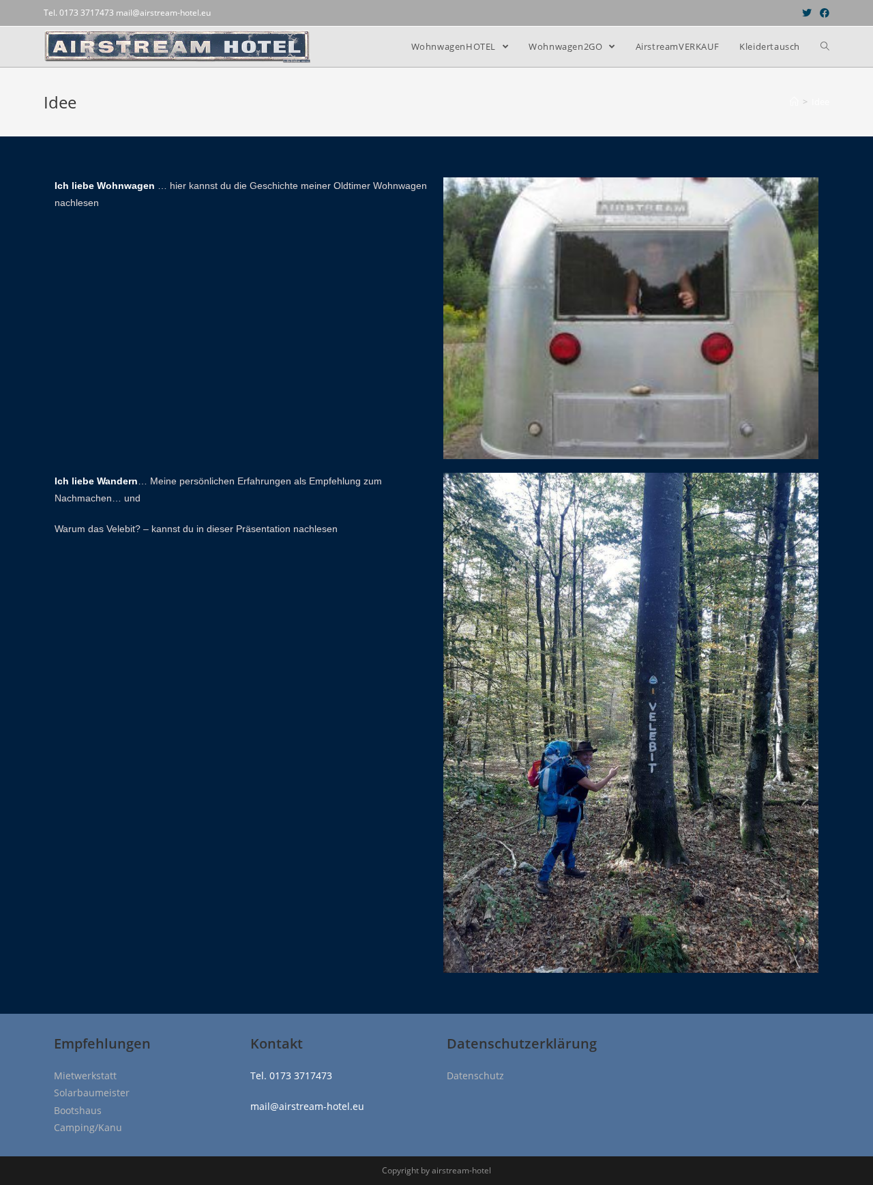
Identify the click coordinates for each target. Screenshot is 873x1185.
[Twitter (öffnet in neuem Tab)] (807, 13)
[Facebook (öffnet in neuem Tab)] (822, 13)
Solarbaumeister (92, 1092)
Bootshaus (78, 1110)
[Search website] (825, 47)
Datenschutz (475, 1075)
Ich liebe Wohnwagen (106, 185)
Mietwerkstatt (85, 1075)
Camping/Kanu (88, 1127)
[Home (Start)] (794, 102)
